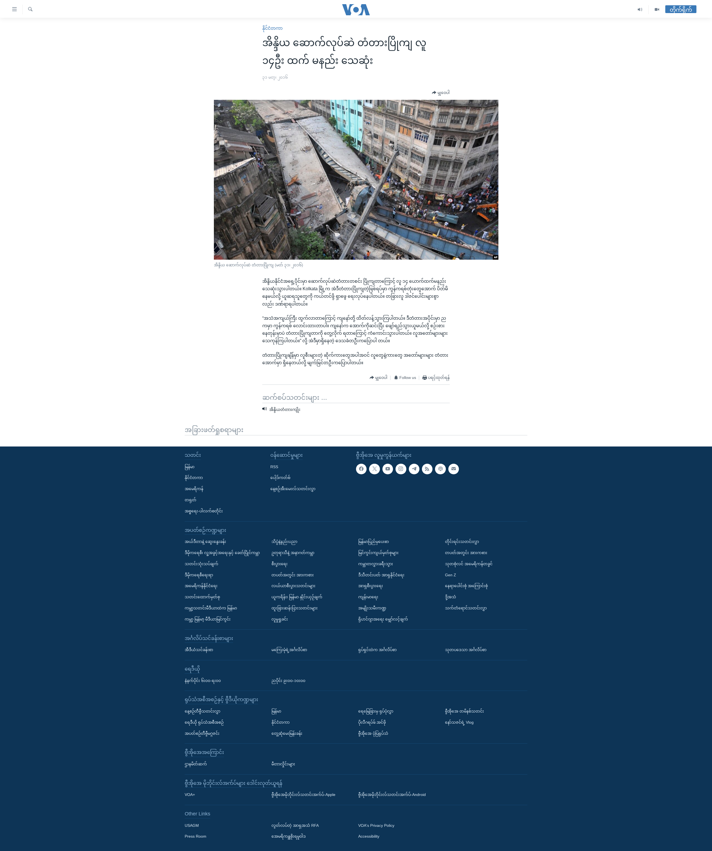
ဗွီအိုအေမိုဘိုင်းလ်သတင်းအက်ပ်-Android (392, 794)
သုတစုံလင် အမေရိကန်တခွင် (469, 563)
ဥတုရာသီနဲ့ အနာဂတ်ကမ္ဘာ (292, 552)
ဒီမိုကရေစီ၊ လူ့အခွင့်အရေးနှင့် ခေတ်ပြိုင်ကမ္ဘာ (222, 552)
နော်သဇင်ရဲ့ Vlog (459, 722)
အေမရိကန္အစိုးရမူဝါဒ (288, 836)
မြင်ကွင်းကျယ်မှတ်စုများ (378, 552)
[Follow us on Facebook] (361, 468)
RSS (274, 466)
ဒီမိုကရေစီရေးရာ (199, 574)
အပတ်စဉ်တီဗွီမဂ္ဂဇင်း (202, 733)
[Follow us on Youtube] (387, 468)
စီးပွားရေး (279, 563)
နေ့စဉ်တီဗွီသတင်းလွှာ (202, 711)
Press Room (195, 836)
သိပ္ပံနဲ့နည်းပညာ (284, 541)
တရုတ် (190, 500)
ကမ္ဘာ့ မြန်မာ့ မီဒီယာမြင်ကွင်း (208, 619)
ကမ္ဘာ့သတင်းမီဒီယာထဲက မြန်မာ (211, 608)
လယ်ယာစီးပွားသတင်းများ (293, 586)
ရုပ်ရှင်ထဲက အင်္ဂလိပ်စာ (377, 649)
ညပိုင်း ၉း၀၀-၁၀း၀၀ (288, 680)
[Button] (441, 93)
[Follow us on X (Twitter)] (374, 468)
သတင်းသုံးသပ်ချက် (201, 563)
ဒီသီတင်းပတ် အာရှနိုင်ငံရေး (381, 574)
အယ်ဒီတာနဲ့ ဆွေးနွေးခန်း (205, 541)
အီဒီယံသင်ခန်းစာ (199, 649)
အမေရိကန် (194, 489)
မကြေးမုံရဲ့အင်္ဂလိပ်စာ (289, 649)
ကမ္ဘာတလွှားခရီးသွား (375, 563)
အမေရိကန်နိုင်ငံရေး (201, 586)
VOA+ (190, 794)
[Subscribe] (453, 468)
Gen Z (450, 574)
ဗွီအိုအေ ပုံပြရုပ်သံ (373, 733)
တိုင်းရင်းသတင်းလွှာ (462, 541)
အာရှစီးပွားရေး (370, 586)
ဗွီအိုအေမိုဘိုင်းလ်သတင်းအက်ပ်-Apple (303, 794)
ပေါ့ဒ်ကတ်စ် (280, 477)
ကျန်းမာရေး (368, 597)
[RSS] (427, 468)
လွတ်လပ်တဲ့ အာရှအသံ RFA (295, 825)
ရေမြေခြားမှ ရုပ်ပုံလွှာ (375, 711)
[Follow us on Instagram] (400, 468)
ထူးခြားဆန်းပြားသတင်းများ (294, 608)
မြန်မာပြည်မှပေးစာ (373, 541)
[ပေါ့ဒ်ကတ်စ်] (440, 468)
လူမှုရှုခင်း (279, 619)
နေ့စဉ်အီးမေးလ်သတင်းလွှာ (292, 489)
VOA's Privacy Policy (376, 825)
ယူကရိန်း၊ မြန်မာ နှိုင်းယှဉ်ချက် (296, 597)
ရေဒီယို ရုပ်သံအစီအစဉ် (204, 722)
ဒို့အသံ (450, 597)
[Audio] (640, 9)
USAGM (192, 825)
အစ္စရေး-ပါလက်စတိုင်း (204, 510)
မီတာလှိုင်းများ (283, 763)
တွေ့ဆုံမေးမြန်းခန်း (286, 733)
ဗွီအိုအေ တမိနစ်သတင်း (464, 711)
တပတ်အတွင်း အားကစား (292, 574)
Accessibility (368, 836)
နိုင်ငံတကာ (272, 28)
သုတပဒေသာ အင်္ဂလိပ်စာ (465, 649)
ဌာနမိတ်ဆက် (196, 763)
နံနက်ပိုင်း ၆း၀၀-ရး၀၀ (203, 680)
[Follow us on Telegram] (414, 468)
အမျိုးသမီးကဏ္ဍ (372, 608)
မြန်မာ (189, 466)
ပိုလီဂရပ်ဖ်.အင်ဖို (372, 722)
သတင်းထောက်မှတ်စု (202, 597)
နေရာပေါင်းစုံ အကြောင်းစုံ (466, 586)
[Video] (657, 9)
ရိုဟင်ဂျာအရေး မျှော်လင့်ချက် (383, 619)
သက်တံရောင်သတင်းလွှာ (466, 608)
